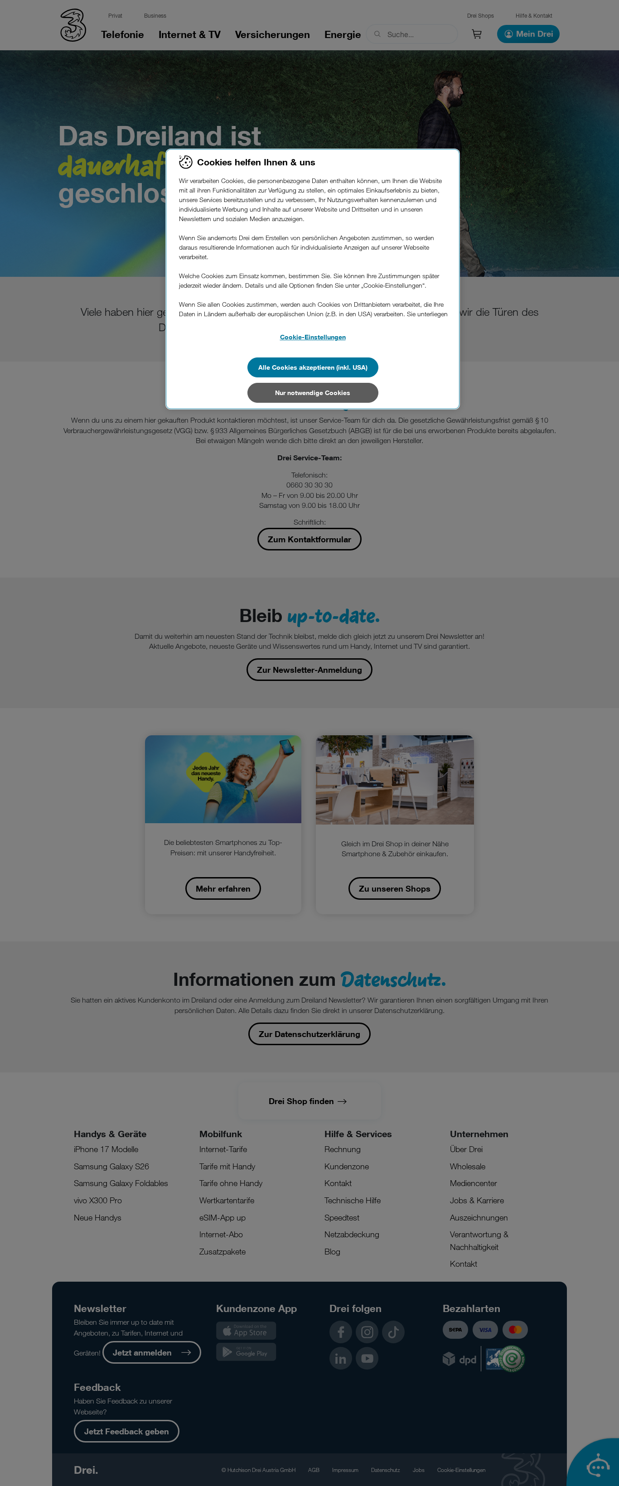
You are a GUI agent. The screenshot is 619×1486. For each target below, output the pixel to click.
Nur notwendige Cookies (312, 392)
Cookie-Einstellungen (313, 337)
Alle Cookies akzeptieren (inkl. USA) (313, 367)
